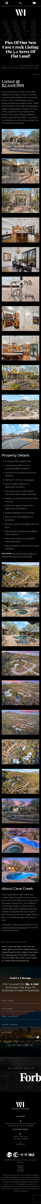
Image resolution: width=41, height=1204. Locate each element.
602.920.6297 (12, 1184)
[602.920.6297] (20, 3)
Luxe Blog (13, 65)
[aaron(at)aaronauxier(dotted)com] (34, 3)
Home (4, 65)
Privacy (20, 1166)
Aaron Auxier (20, 942)
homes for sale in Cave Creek (14, 927)
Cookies (20, 1169)
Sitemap (20, 1171)
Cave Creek (15, 109)
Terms (20, 1167)
